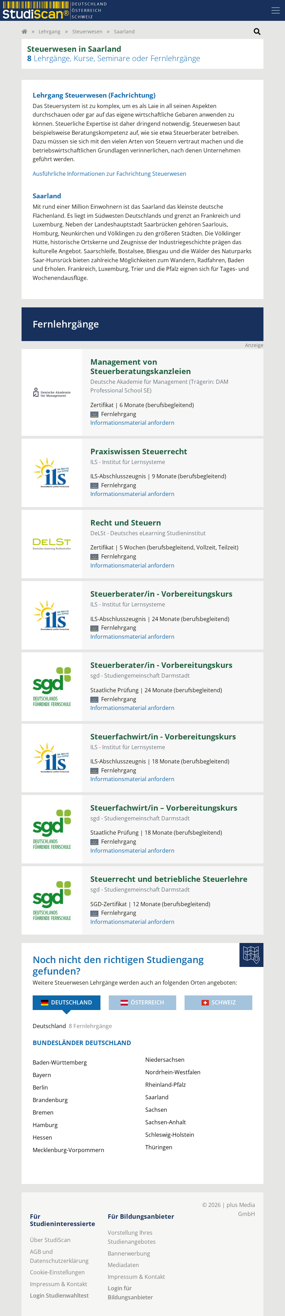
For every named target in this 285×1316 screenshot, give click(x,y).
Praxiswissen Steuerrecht (138, 451)
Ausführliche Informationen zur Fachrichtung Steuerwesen (109, 173)
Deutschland (71, 1002)
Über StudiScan (50, 1240)
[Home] (24, 31)
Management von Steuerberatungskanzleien (140, 366)
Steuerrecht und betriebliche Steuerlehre (168, 879)
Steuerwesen (87, 31)
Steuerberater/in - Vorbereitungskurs (161, 593)
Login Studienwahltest (59, 1295)
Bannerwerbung (129, 1253)
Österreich (147, 1002)
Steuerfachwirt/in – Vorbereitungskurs (163, 807)
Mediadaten (123, 1265)
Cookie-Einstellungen (57, 1272)
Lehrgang (49, 31)
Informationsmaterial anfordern (132, 423)
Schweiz (224, 1002)
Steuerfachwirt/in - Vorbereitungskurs (163, 736)
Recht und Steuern (125, 522)
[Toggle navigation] (275, 10)
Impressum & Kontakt (58, 1284)
